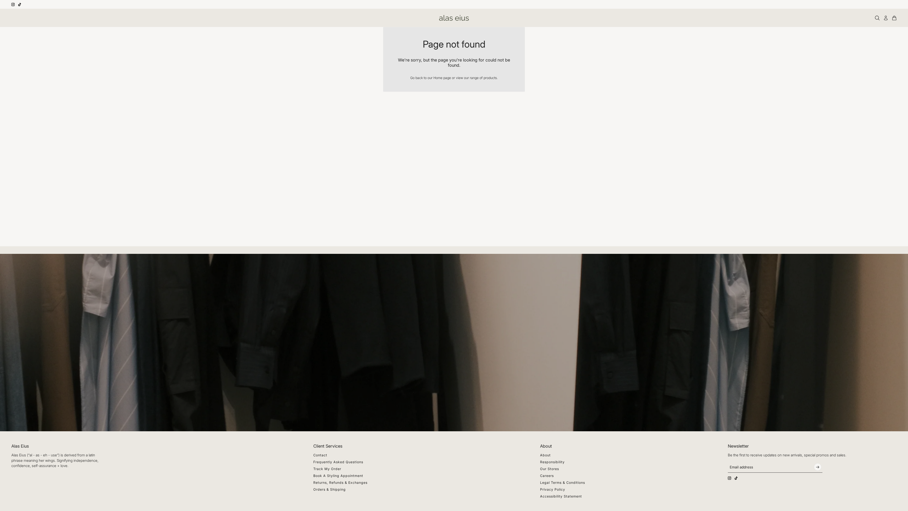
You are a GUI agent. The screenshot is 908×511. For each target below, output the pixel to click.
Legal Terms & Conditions (562, 482)
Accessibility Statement (561, 496)
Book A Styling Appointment (338, 476)
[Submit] (817, 467)
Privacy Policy (552, 489)
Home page (442, 78)
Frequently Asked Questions (338, 462)
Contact (320, 455)
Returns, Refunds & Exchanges (340, 482)
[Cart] (894, 18)
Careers (547, 476)
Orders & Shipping (329, 489)
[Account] (885, 18)
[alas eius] (454, 18)
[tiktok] (19, 4)
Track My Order (327, 469)
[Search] (877, 18)
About (545, 455)
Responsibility (552, 462)
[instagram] (13, 4)
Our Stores (549, 469)
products (490, 78)
